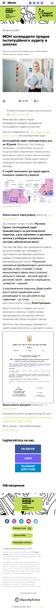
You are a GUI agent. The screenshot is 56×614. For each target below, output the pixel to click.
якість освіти (23, 54)
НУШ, (6, 54)
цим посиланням (19, 114)
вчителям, (17, 51)
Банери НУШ (19, 535)
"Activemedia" (38, 606)
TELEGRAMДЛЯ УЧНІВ (28, 468)
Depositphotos (11, 429)
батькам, (7, 51)
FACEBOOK (28, 449)
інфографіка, (42, 51)
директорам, (29, 51)
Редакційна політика (22, 542)
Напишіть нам (52, 3)
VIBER (28, 458)
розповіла (39, 299)
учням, (13, 54)
